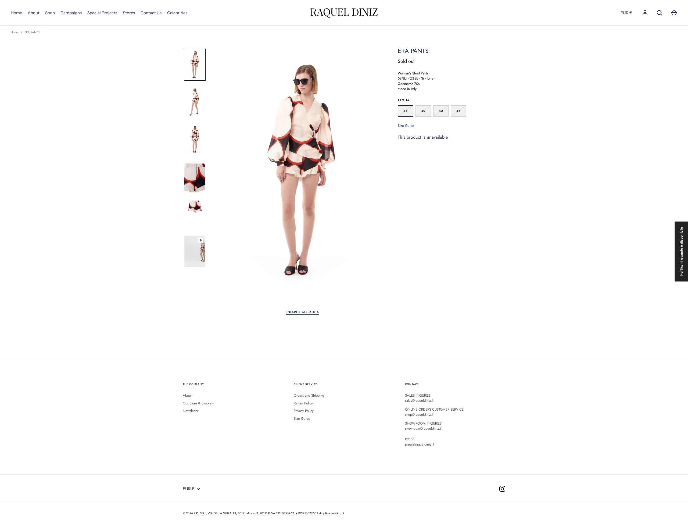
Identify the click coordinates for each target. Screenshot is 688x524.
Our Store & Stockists (198, 403)
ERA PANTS (32, 32)
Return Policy (303, 403)
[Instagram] (502, 489)
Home (16, 12)
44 (458, 111)
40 (423, 111)
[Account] (645, 13)
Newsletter (190, 410)
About (34, 12)
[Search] (659, 13)
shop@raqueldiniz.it (331, 513)
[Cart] (674, 13)
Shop (50, 12)
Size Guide (406, 125)
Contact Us (151, 12)
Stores (129, 12)
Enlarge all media (302, 312)
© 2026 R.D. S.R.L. (195, 513)
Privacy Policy (304, 410)
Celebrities (177, 12)
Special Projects (102, 12)
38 (405, 111)
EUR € (626, 12)
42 (441, 111)
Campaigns (71, 12)
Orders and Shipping (309, 395)
